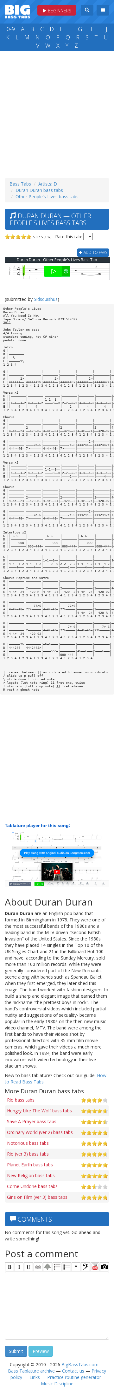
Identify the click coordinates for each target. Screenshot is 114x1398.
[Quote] (76, 1266)
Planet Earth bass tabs (30, 1165)
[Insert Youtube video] (95, 1266)
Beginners (59, 11)
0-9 (11, 29)
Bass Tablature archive (31, 1371)
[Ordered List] (57, 1266)
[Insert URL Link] (38, 1266)
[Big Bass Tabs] (17, 11)
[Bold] (9, 1266)
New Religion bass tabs (31, 1175)
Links (34, 1377)
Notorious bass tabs (28, 1143)
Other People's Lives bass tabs (47, 196)
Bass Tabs (20, 184)
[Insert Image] (47, 1266)
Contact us (73, 1371)
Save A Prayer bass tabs (31, 1121)
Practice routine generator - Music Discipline (72, 1380)
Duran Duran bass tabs (39, 190)
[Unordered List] (66, 1266)
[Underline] (28, 1266)
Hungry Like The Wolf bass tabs (39, 1111)
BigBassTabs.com (79, 1364)
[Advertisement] (57, 113)
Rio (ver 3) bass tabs (28, 1154)
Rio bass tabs (21, 1100)
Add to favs (95, 252)
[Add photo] (104, 1266)
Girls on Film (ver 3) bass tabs (37, 1197)
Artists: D (47, 184)
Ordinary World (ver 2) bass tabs (40, 1132)
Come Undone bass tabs (32, 1186)
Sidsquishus (46, 299)
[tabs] (85, 1266)
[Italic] (19, 1266)
